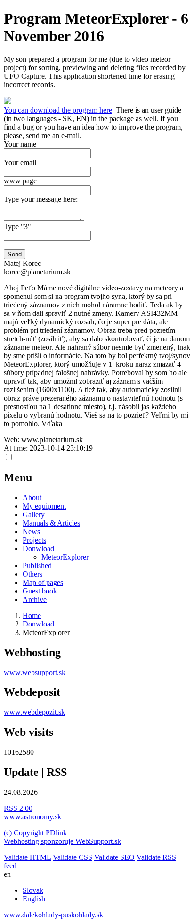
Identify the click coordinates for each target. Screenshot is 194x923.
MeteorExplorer (65, 557)
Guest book (40, 591)
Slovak (33, 890)
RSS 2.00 (18, 808)
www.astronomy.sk (32, 817)
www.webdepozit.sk (34, 712)
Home (32, 615)
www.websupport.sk (34, 672)
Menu (18, 477)
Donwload (38, 548)
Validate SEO (114, 857)
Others (32, 574)
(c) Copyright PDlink (35, 833)
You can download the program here (58, 110)
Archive (35, 599)
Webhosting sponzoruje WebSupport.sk (62, 841)
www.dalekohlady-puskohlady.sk (53, 915)
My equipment (44, 506)
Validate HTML (27, 857)
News (31, 531)
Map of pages (43, 582)
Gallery (34, 515)
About (32, 498)
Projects (34, 540)
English (34, 899)
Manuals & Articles (51, 523)
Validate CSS (72, 857)
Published (37, 565)
